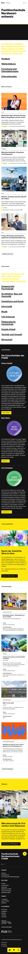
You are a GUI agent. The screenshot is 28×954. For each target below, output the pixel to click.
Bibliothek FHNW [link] (6, 889)
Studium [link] (5, 58)
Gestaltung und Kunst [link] (12, 301)
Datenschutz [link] (4, 942)
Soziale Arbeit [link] (8, 329)
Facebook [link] (4, 909)
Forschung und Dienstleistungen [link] (9, 70)
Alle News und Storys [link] (7, 254)
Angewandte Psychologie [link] (7, 287)
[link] (6, 3)
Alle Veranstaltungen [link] (7, 769)
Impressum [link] (4, 944)
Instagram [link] (4, 911)
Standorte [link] (4, 887)
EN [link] (26, 2)
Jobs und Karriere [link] (6, 890)
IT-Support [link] (4, 899)
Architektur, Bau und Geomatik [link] (11, 295)
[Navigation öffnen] (18, 950)
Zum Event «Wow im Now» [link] (8, 575)
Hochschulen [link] (5, 885)
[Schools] (9, 950)
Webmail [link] (3, 903)
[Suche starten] (14, 950)
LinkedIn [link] (3, 915)
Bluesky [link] (3, 913)
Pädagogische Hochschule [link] (8, 323)
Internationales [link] (9, 76)
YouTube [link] (3, 916)
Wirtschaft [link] (6, 339)
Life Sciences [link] (8, 316)
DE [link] (24, 2)
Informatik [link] (6, 306)
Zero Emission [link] (6, 512)
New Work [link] (4, 461)
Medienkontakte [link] (6, 892)
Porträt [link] (3, 883)
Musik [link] (4, 311)
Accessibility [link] (4, 946)
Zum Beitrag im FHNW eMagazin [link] (10, 843)
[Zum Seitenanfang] (25, 854)
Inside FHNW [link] (5, 901)
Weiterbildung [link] (8, 63)
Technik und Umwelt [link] (11, 334)
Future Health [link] (5, 412)
